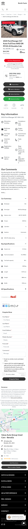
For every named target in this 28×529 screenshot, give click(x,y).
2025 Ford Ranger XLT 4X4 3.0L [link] (10, 16)
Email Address (6, 330)
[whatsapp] (9, 306)
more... (3, 192)
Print (23, 52)
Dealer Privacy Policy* (10, 371)
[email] (12, 306)
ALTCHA (23, 375)
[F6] (14, 64)
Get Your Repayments (14, 60)
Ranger (20, 14)
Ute (25, 14)
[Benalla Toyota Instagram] (4, 524)
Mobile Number (7, 337)
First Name (5, 317)
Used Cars (9, 14)
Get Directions (14, 463)
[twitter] (6, 306)
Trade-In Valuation (15, 89)
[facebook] (3, 306)
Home (2, 14)
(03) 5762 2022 (8, 446)
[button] (25, 9)
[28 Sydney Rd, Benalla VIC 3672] (7, 9)
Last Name (5, 323)
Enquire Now (14, 379)
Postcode (5, 343)
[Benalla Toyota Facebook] (2, 524)
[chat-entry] (24, 523)
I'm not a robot (10, 374)
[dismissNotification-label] (25, 514)
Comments (6, 350)
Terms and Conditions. (16, 397)
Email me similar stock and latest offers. (13, 360)
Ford (15, 14)
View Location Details (14, 467)
